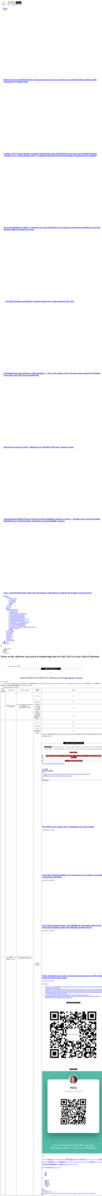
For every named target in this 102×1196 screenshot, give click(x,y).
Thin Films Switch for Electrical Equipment (20, 621)
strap (58, 1164)
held (82, 1159)
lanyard (60, 1193)
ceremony (59, 1159)
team (61, 1164)
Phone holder (10, 632)
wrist (77, 1164)
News (6, 9)
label (98, 1159)
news (5, 651)
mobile (67, 1162)
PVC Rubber (10, 633)
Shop (6, 642)
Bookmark (9, 635)
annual (46, 1159)
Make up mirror (10, 631)
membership (71, 683)
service (45, 1164)
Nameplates (70, 1162)
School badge (13, 601)
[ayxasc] (4, 666)
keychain (95, 1159)
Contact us (7, 643)
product (87, 1162)
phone (79, 1162)
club (59, 683)
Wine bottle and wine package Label (18, 613)
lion (47, 1162)
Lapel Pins (12, 602)
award (80, 678)
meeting (62, 1162)
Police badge (13, 600)
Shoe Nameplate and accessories (17, 620)
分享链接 (50, 770)
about (43, 1159)
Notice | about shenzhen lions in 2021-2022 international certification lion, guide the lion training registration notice (48, 593)
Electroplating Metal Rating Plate (17, 617)
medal (57, 1162)
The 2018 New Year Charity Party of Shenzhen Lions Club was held (68, 827)
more (12, 604)
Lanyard (9, 605)
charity (63, 1159)
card (53, 1159)
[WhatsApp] (45, 1175)
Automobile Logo (14, 612)
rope (99, 1162)
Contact (58, 1167)
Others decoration (11, 640)
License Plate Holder (14, 628)
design (76, 1159)
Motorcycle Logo (14, 610)
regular (91, 1162)
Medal (8, 608)
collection (71, 678)
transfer (69, 1164)
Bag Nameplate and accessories (17, 616)
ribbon (96, 1162)
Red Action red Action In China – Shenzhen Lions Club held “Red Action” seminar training (39, 447)
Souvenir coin (10, 636)
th (64, 1164)
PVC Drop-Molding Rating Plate (17, 624)
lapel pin (44, 1162)
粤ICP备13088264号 (50, 1167)
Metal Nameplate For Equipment (17, 615)
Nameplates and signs (13, 609)
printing (83, 1162)
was (72, 1164)
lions (29, 683)
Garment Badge (13, 598)
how (87, 1159)
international (91, 1159)
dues (66, 678)
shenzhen (53, 1164)
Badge (9, 597)
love (55, 1162)
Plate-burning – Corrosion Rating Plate (19, 623)
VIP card (9, 637)
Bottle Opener (10, 639)
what (74, 1164)
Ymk (47, 1182)
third (66, 1164)
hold (85, 1159)
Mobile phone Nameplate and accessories (19, 619)
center (56, 1159)
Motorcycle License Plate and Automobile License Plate (23, 627)
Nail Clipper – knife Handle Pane (17, 625)
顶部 (47, 1186)
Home (6, 8)
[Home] (45, 1172)
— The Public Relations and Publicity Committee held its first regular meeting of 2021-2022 (39, 301)
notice (20, 683)
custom (71, 1159)
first (79, 1159)
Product (6, 596)
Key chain (9, 606)
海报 (45, 770)
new (73, 1162)
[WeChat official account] (45, 1174)
